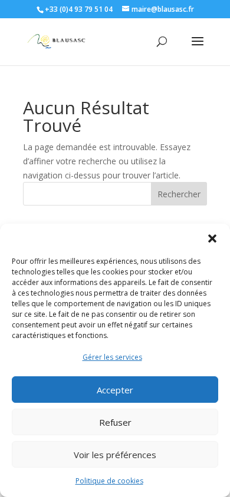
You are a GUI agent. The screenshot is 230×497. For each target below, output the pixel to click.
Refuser (115, 422)
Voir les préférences (115, 454)
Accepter (115, 390)
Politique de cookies (109, 481)
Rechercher (179, 194)
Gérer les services (112, 357)
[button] (212, 238)
